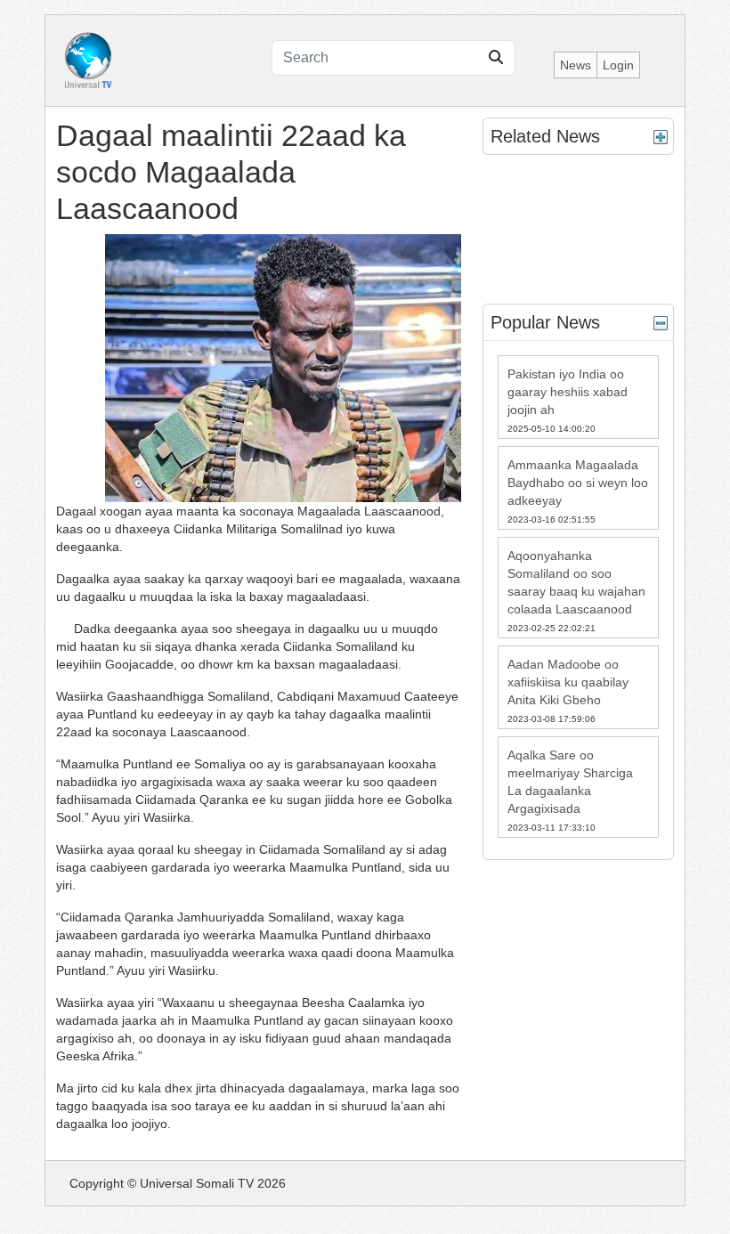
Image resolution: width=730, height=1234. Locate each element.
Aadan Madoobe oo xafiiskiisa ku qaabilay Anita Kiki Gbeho (568, 682)
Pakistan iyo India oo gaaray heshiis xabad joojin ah (567, 392)
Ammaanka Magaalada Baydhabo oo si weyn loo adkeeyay (577, 482)
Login (618, 65)
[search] (496, 58)
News (575, 65)
